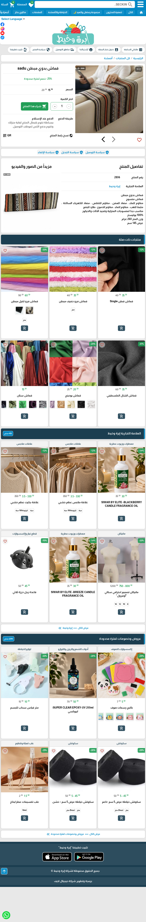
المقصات (37, 12)
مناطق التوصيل (65, 50)
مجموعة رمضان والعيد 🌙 (86, 12)
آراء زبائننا (86, 50)
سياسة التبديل (72, 152)
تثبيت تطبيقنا (18, 50)
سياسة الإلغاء (48, 152)
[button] (25, 4)
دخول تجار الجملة (108, 50)
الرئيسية (138, 58)
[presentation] (113, 140)
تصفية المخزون (114, 12)
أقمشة (108, 58)
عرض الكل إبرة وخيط (73, 628)
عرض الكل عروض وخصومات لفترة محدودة (73, 834)
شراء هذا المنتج (34, 106)
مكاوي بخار (20, 12)
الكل (130, 12)
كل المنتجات (123, 58)
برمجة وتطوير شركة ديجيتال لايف (73, 881)
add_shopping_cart (121, 328)
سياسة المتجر (41, 50)
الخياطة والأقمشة (57, 12)
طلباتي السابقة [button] (133, 50)
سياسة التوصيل (97, 152)
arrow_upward (4, 871)
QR (7, 135)
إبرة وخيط (114, 186)
